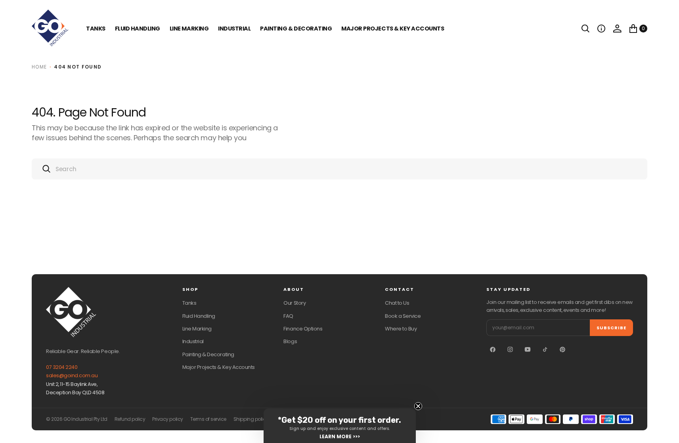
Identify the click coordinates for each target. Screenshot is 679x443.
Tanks (189, 303)
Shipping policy (250, 419)
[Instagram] (510, 349)
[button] (601, 28)
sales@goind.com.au (72, 375)
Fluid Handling (137, 28)
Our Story (294, 303)
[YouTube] (527, 349)
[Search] (585, 28)
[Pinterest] (562, 349)
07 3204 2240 (61, 367)
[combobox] (339, 168)
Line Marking (189, 28)
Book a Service (403, 316)
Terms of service (208, 419)
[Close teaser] (418, 406)
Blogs (290, 341)
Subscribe (611, 328)
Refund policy (130, 419)
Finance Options (302, 328)
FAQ (288, 316)
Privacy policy (167, 419)
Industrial (234, 28)
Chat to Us (397, 303)
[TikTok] (545, 349)
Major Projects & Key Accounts (218, 367)
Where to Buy (401, 328)
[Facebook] (492, 349)
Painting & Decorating (296, 28)
